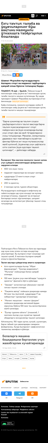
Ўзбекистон (13, 354)
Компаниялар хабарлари (10, 410)
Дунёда (24, 388)
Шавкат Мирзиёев (35, 354)
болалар (24, 358)
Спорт (4, 358)
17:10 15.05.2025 (7, 41)
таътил (21, 354)
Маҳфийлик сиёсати (27, 410)
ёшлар (32, 358)
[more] (44, 154)
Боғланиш (4, 407)
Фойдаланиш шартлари (29, 407)
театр (10, 358)
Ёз (26, 354)
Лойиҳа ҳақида (14, 407)
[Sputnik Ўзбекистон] (6, 17)
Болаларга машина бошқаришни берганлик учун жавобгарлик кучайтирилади (23, 339)
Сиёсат (16, 388)
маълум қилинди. (20, 101)
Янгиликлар (6, 388)
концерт (17, 358)
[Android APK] (8, 423)
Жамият (4, 354)
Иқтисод (33, 388)
